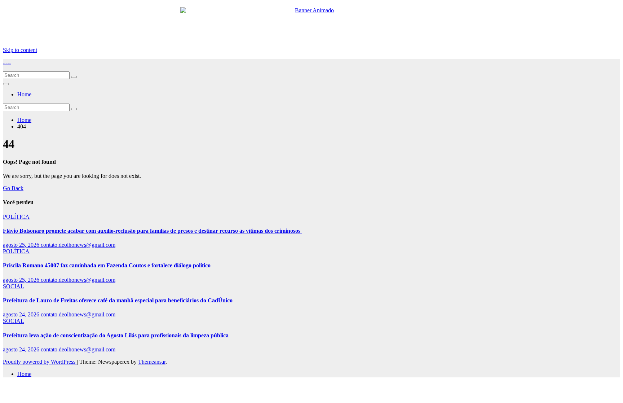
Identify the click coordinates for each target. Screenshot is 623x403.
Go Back (13, 188)
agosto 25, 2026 (22, 245)
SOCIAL (13, 286)
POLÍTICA (16, 217)
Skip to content (20, 50)
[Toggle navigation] (6, 84)
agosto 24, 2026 (22, 314)
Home (24, 94)
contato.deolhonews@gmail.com (78, 245)
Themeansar (151, 362)
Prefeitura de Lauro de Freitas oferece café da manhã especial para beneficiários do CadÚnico (118, 300)
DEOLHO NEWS (7, 64)
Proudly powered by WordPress (40, 362)
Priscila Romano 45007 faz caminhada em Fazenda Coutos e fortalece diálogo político (107, 265)
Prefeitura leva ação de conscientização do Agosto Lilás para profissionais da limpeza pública (116, 335)
